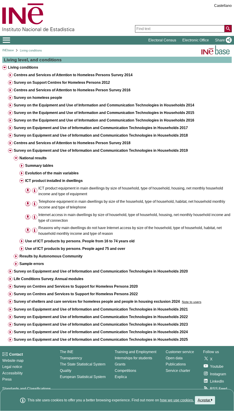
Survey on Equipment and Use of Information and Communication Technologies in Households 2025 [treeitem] (101, 339)
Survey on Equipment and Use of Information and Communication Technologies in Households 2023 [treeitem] (101, 324)
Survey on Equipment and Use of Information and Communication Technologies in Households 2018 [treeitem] (101, 135)
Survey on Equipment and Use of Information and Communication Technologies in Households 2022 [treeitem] (101, 317)
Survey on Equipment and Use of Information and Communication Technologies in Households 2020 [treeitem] (101, 271)
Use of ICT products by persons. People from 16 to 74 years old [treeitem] (80, 241)
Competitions (125, 371)
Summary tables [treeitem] (39, 166)
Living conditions (31, 50)
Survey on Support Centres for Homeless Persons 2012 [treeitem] (62, 82)
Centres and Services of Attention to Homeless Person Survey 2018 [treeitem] (72, 143)
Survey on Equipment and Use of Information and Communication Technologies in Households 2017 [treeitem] (101, 128)
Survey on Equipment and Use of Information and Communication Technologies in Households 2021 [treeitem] (101, 309)
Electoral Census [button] (162, 40)
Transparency (71, 358)
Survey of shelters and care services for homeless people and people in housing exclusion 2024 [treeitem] (97, 301)
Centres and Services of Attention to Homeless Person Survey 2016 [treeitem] (72, 90)
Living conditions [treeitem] (23, 67)
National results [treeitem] (33, 158)
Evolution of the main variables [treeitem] (52, 173)
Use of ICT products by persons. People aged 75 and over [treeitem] (75, 249)
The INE (66, 352)
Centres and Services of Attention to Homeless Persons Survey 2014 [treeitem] (73, 75)
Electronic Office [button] (195, 40)
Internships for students (133, 358)
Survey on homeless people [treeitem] (38, 98)
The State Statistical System (82, 364)
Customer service (180, 352)
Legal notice (12, 367)
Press (7, 379)
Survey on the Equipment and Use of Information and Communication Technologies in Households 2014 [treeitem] (104, 105)
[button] (222, 40)
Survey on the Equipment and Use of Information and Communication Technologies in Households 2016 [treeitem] (104, 120)
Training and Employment (135, 352)
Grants (120, 364)
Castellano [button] (223, 6)
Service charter (178, 371)
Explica (121, 377)
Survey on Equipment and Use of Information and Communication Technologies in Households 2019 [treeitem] (101, 150)
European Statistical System (83, 377)
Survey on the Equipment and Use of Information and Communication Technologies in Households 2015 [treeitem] (104, 113)
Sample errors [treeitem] (31, 264)
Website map (13, 360)
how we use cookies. (177, 400)
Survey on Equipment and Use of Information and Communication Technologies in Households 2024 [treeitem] (101, 332)
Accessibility (12, 373)
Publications (176, 364)
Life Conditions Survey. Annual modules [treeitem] (48, 279)
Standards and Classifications (26, 389)
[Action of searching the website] (228, 28)
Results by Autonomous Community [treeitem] (50, 256)
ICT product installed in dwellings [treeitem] (54, 181)
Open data (174, 358)
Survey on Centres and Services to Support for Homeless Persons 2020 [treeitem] (76, 286)
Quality (65, 371)
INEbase (8, 50)
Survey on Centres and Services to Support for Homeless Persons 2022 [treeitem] (76, 294)
